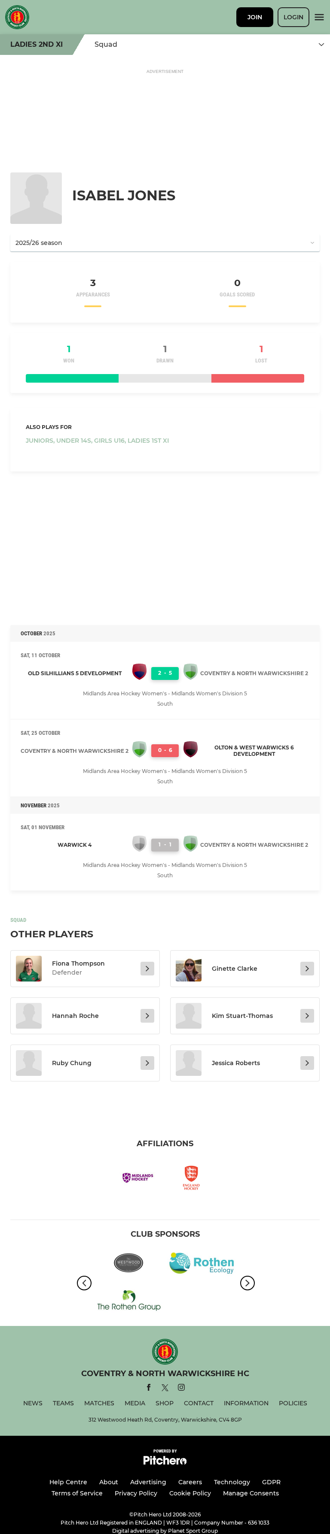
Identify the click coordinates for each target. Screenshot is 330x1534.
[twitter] (165, 1389)
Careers (190, 1482)
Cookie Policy (190, 1493)
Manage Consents (251, 1493)
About (108, 1482)
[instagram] (181, 1389)
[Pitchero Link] (165, 1463)
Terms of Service (77, 1493)
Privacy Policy (136, 1493)
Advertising (148, 1482)
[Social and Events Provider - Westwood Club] (128, 1265)
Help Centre (68, 1482)
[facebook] (148, 1389)
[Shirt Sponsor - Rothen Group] (128, 1301)
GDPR (271, 1482)
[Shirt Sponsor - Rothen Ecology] (201, 1265)
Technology (232, 1482)
